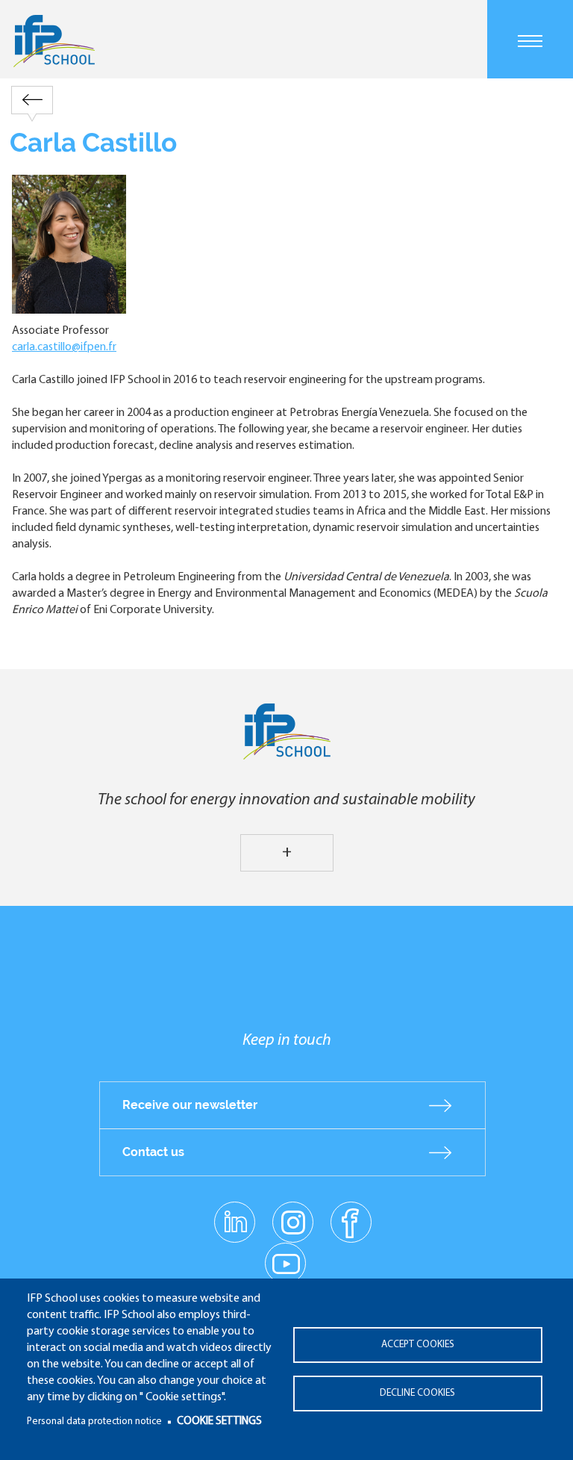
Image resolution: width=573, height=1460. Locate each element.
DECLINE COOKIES (417, 1393)
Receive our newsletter (189, 1105)
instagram (292, 1222)
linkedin (234, 1214)
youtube (285, 1263)
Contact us (153, 1152)
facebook (351, 1222)
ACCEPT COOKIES (417, 1344)
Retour (32, 99)
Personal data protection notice (94, 1421)
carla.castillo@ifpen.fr (64, 347)
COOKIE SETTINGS (219, 1421)
